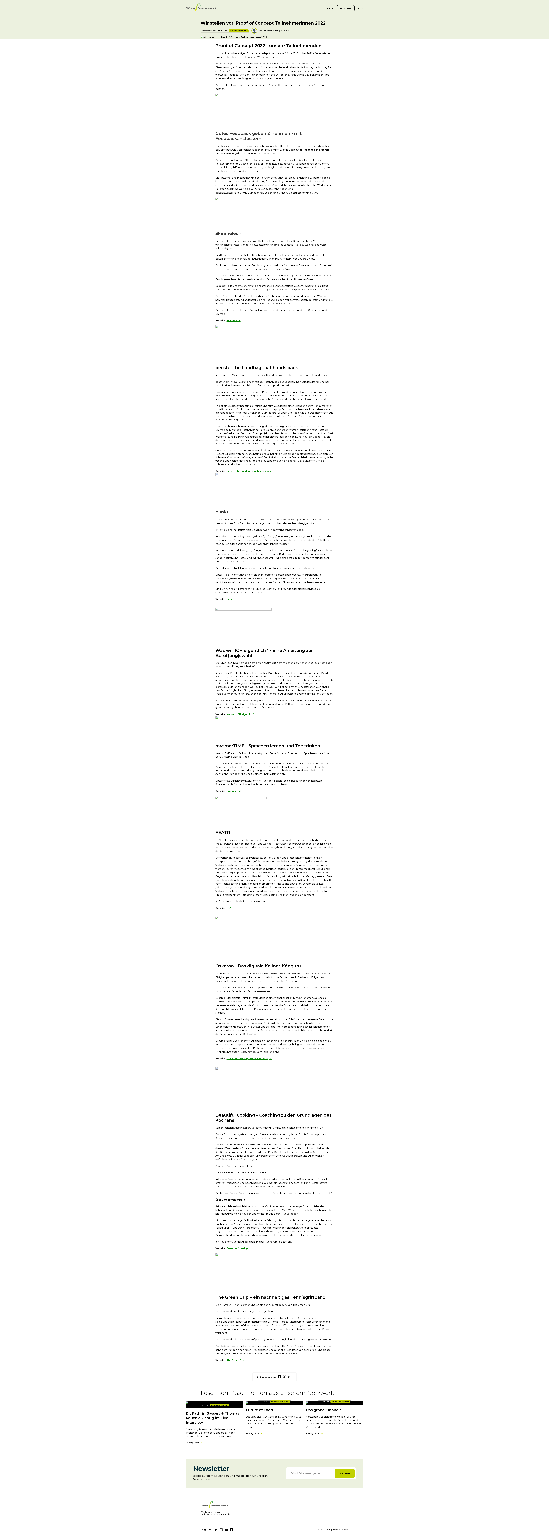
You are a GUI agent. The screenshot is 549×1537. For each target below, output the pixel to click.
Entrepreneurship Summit (239, 30)
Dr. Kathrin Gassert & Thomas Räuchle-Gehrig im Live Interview (212, 1418)
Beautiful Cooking (237, 1248)
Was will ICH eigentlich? (240, 714)
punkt (230, 599)
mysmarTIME (234, 791)
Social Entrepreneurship (219, 1405)
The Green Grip (236, 1360)
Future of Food (259, 1410)
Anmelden (330, 8)
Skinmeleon (234, 320)
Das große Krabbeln (324, 1410)
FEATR (230, 908)
